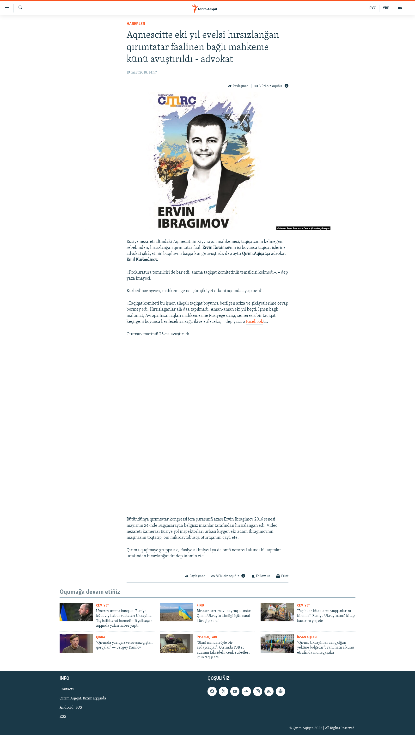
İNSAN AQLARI (207, 637)
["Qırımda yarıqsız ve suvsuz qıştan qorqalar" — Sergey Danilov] (76, 643)
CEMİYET (102, 605)
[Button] (238, 86)
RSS (63, 717)
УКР (386, 8)
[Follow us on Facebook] (212, 691)
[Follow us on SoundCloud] (246, 691)
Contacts (67, 690)
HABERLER (136, 24)
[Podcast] (280, 691)
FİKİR (200, 605)
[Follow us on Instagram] (257, 691)
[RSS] (269, 691)
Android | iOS (71, 708)
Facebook (254, 322)
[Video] (400, 8)
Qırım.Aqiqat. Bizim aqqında (83, 699)
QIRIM (100, 637)
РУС (372, 8)
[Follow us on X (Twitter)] (223, 691)
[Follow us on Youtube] (234, 691)
